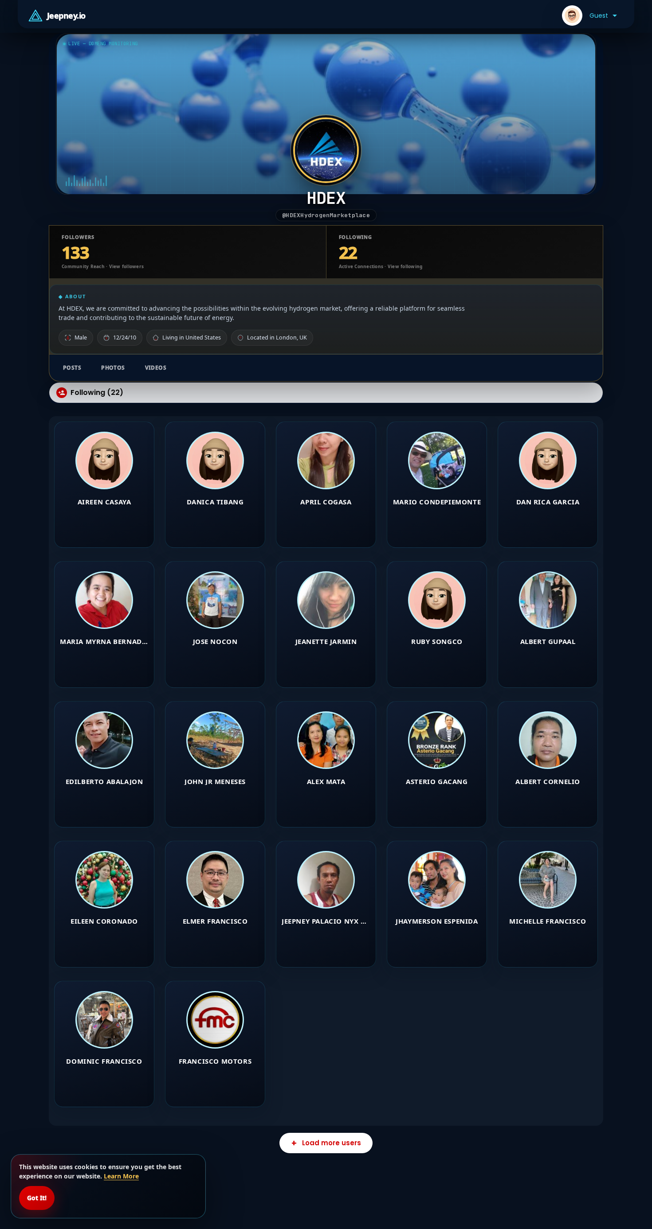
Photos (113, 367)
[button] (589, 15)
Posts (72, 367)
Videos (156, 367)
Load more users (331, 1142)
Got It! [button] (37, 1198)
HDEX (326, 197)
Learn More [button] (121, 1176)
